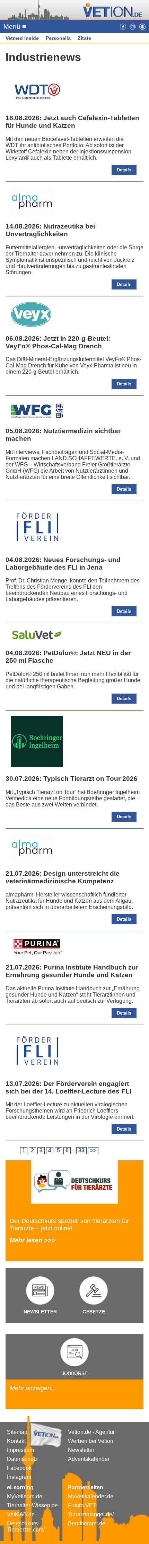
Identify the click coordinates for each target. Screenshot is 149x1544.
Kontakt (16, 1441)
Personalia (58, 38)
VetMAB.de (21, 1514)
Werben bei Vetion (90, 1441)
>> (93, 1150)
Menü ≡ (14, 26)
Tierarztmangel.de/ (91, 1514)
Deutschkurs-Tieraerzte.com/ (26, 1526)
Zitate (84, 38)
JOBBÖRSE (75, 1373)
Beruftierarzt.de (86, 1523)
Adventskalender (88, 1459)
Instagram (19, 1477)
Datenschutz (22, 1459)
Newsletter (81, 1450)
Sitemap (17, 1432)
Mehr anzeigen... (33, 1388)
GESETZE (93, 1311)
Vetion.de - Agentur (91, 1432)
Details (124, 169)
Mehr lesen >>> (32, 1240)
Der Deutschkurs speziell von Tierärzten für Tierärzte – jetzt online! (69, 1224)
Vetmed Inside (22, 38)
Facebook (19, 1468)
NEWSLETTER (40, 1311)
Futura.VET (82, 1505)
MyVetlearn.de (24, 1496)
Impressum (20, 1450)
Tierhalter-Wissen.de (32, 1505)
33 (81, 1150)
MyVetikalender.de (90, 1496)
